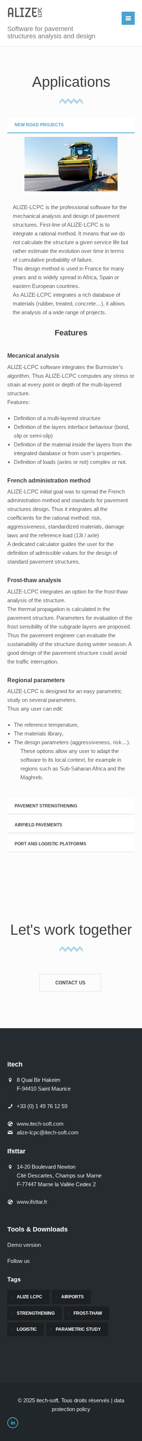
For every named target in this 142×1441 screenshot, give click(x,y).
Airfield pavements (38, 824)
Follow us (18, 1261)
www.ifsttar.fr (32, 1202)
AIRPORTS (72, 1296)
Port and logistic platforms (50, 843)
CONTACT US (70, 982)
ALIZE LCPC (29, 1296)
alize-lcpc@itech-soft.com (48, 1132)
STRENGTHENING (36, 1313)
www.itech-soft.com (40, 1124)
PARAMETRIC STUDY (78, 1329)
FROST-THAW (88, 1313)
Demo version (24, 1245)
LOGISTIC (27, 1329)
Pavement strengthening (46, 805)
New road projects (39, 124)
